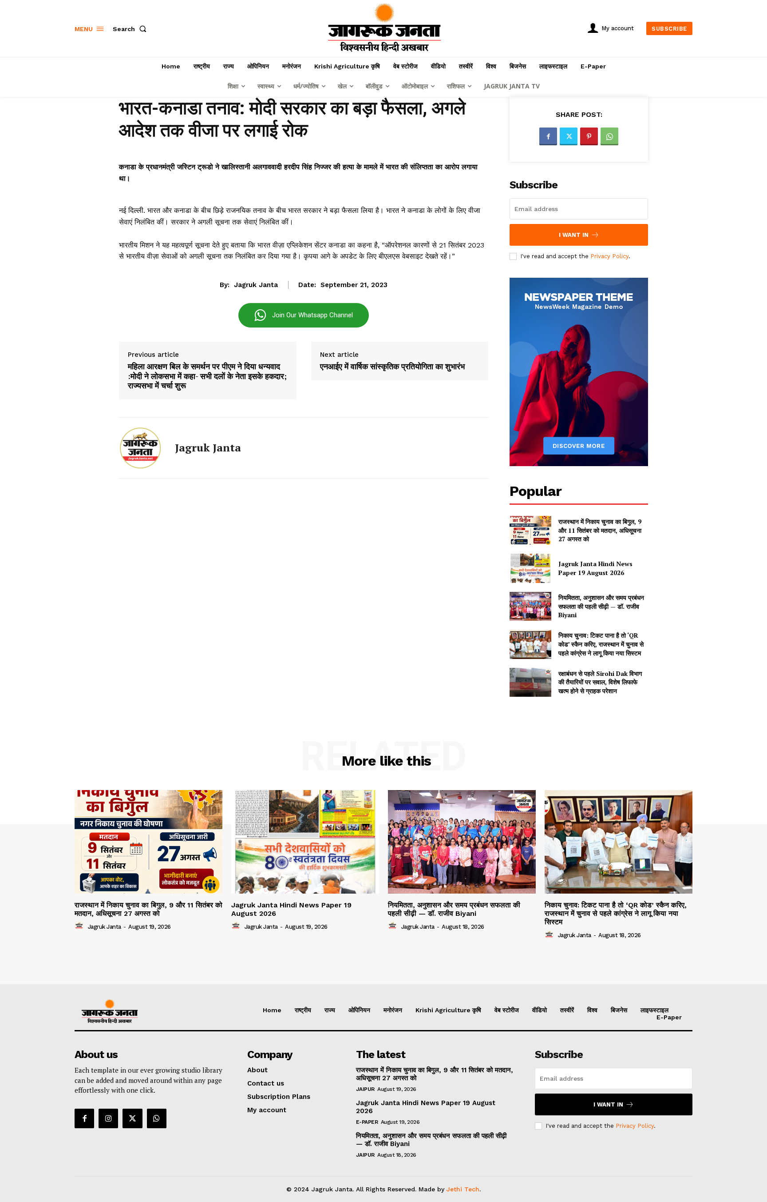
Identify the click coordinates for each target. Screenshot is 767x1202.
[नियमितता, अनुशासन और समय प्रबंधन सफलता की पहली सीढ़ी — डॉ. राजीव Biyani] (530, 606)
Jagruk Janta (256, 285)
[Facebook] (548, 136)
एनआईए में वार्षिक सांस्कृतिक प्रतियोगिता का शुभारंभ (392, 366)
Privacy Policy (609, 256)
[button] (131, 29)
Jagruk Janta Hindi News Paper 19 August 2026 (595, 568)
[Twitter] (568, 136)
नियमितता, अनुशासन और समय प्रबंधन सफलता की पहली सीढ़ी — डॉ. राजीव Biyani (601, 606)
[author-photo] (80, 926)
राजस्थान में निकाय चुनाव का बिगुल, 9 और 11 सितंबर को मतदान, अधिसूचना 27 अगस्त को (599, 530)
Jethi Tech (463, 1189)
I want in (574, 235)
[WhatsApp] (609, 136)
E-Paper (367, 1122)
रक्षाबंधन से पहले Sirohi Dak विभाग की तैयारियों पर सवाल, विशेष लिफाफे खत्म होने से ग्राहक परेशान (600, 682)
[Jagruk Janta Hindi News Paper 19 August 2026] (530, 568)
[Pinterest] (589, 136)
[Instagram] (108, 1118)
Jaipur (365, 1089)
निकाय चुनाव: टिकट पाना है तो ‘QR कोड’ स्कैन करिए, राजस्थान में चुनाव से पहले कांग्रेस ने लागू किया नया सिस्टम (601, 644)
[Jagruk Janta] (140, 448)
